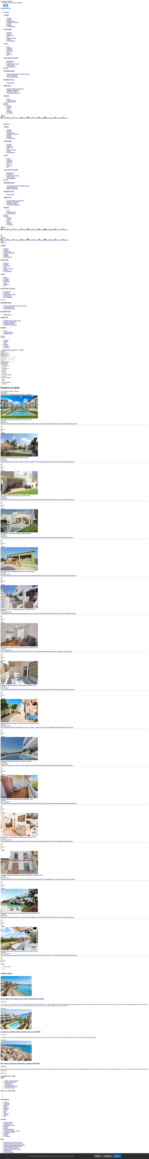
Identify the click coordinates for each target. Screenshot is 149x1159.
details (2, 432)
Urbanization (10, 35)
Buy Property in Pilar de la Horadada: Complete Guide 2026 (20, 1063)
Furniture (4, 373)
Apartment (9, 48)
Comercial (6, 1113)
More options (4, 363)
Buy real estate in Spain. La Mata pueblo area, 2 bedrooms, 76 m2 (17, 799)
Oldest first (28, 394)
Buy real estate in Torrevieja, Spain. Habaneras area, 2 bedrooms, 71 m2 (18, 837)
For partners (10, 113)
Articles (6, 103)
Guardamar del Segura (12, 22)
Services (6, 68)
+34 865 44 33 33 (6, 349)
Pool (8, 36)
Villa (8, 52)
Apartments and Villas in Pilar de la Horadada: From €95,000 (20, 1032)
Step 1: (8, 99)
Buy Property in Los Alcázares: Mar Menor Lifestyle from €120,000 (22, 999)
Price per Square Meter (12, 76)
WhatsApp (14, 2)
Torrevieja (9, 18)
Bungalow (9, 49)
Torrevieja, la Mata (8, 1122)
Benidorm (9, 25)
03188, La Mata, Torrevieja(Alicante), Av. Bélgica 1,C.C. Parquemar (11, 1082)
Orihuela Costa (10, 21)
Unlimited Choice (11, 101)
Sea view (4, 376)
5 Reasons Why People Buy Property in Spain (18, 74)
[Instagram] (4, 1093)
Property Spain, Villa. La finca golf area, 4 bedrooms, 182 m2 (16, 533)
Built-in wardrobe (6, 377)
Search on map (10, 65)
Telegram (20, 2)
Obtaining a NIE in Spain (13, 90)
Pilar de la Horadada (9, 1129)
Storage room (5, 368)
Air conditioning (11, 40)
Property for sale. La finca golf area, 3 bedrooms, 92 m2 (14, 457)
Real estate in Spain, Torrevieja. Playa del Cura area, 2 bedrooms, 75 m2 (18, 685)
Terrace (4, 367)
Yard (3, 380)
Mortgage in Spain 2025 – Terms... (12, 1149)
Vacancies (9, 1)
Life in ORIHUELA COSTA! (11, 1147)
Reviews (9, 110)
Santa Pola (6, 1133)
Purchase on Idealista (12, 91)
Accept (117, 1156)
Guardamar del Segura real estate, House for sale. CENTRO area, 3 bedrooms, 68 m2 (22, 875)
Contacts (9, 107)
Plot (8, 55)
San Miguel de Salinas (9, 1132)
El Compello (7, 1136)
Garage (5, 1115)
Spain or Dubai (7, 1150)
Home (2, 241)
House (5, 1110)
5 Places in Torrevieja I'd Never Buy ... (13, 1142)
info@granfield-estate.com (11, 1086)
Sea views (9, 32)
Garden (4, 371)
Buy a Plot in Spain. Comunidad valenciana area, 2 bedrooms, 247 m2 (18, 571)
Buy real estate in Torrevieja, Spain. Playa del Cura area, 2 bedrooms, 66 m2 (19, 647)
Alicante (9, 23)
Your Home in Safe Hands (13, 93)
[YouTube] (4, 1096)
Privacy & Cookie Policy (67, 1156)
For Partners (4, 1)
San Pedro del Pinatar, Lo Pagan (12, 1130)
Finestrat (6, 1135)
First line (9, 34)
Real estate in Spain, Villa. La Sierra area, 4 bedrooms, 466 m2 (16, 761)
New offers (9, 62)
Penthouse (9, 53)
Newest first (4, 392)
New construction (11, 66)
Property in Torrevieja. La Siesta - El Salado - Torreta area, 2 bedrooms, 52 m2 (20, 723)
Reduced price (10, 61)
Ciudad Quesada (11, 26)
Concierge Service (11, 100)
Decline (98, 1156)
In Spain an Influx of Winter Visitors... (13, 1146)
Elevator (9, 39)
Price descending (14, 394)
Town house (10, 51)
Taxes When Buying (12, 75)
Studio (8, 46)
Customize (108, 1156)
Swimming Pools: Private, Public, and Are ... (15, 1145)
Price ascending (4, 394)
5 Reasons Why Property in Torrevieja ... (14, 1143)
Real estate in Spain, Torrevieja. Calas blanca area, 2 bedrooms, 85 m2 (18, 609)
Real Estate (6, 12)
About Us (6, 104)
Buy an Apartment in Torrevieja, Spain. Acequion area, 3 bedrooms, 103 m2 (19, 951)
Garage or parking (11, 38)
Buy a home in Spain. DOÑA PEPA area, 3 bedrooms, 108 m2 (16, 419)
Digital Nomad (10, 83)
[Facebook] (4, 1095)
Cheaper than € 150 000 (13, 64)
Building (6, 1109)
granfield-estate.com (10, 1087)
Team (8, 108)
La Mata (9, 19)
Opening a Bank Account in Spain (15, 88)
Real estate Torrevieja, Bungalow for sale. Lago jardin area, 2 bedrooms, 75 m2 (20, 913)
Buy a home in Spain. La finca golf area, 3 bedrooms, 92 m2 (15, 495)
